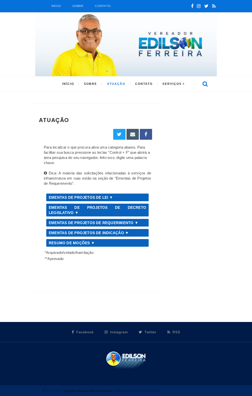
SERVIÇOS (172, 84)
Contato (103, 6)
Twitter (150, 332)
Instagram (118, 332)
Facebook (84, 332)
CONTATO (144, 84)
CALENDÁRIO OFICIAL (81, 17)
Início (56, 6)
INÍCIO (68, 84)
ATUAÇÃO (116, 84)
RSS (175, 332)
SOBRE (77, 6)
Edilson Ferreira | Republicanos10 (88, 391)
